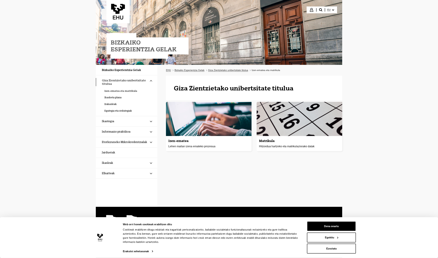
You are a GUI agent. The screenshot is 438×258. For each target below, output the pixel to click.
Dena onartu (331, 226)
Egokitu (329, 237)
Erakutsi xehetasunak (136, 251)
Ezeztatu (331, 248)
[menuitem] (330, 9)
